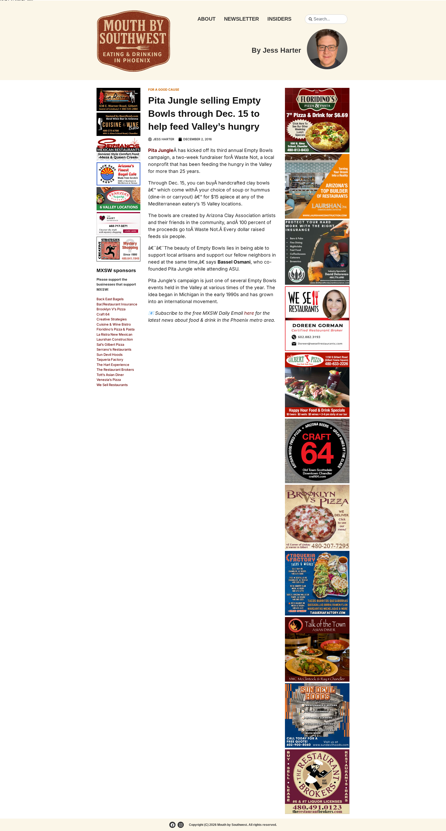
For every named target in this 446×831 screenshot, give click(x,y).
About (206, 19)
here (249, 313)
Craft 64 (103, 314)
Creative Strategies (112, 319)
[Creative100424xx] (118, 260)
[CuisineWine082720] (118, 134)
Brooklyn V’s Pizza (111, 309)
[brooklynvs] (317, 547)
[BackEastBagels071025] (118, 184)
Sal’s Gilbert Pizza (110, 344)
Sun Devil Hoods (110, 354)
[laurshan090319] (317, 217)
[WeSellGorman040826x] (317, 349)
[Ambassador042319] (317, 283)
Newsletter (241, 19)
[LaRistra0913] (118, 109)
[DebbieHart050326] (118, 233)
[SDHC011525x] (317, 746)
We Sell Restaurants (112, 385)
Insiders (279, 19)
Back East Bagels (110, 299)
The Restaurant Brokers (115, 369)
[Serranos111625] (118, 159)
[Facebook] (172, 825)
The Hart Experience (113, 365)
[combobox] (326, 19)
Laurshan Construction (115, 339)
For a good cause (163, 89)
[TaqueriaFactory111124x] (317, 614)
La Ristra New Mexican (114, 334)
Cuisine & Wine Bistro (114, 324)
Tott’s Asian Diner (110, 375)
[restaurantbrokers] (317, 812)
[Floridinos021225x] (317, 150)
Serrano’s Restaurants (114, 349)
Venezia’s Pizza (109, 380)
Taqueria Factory (110, 359)
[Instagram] (181, 825)
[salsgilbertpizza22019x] (317, 415)
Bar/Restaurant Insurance (117, 304)
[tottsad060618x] (317, 680)
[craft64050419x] (317, 481)
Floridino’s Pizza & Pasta (115, 329)
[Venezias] (118, 208)
